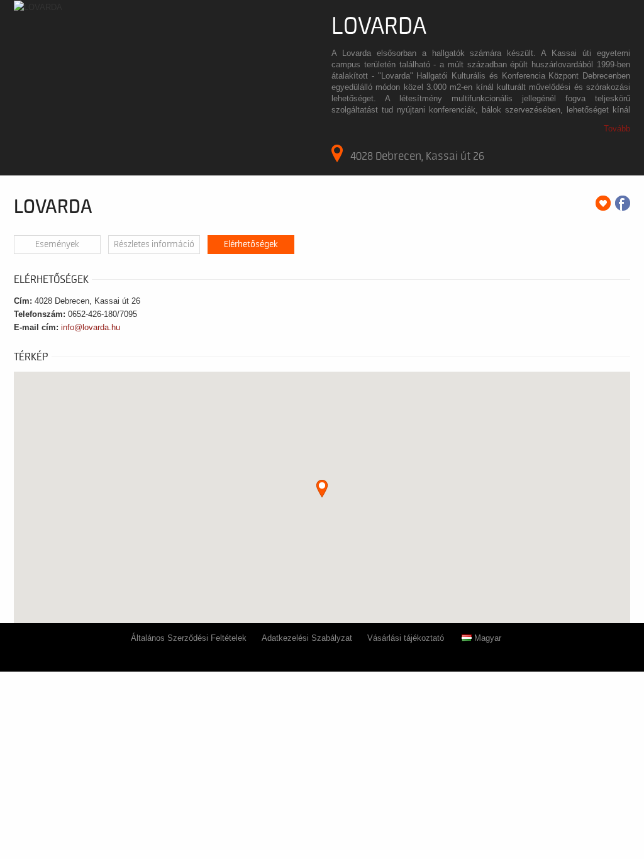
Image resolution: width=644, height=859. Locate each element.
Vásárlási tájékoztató (405, 638)
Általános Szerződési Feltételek (189, 638)
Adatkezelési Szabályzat (307, 638)
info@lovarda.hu (90, 327)
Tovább (617, 128)
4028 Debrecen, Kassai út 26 (417, 156)
